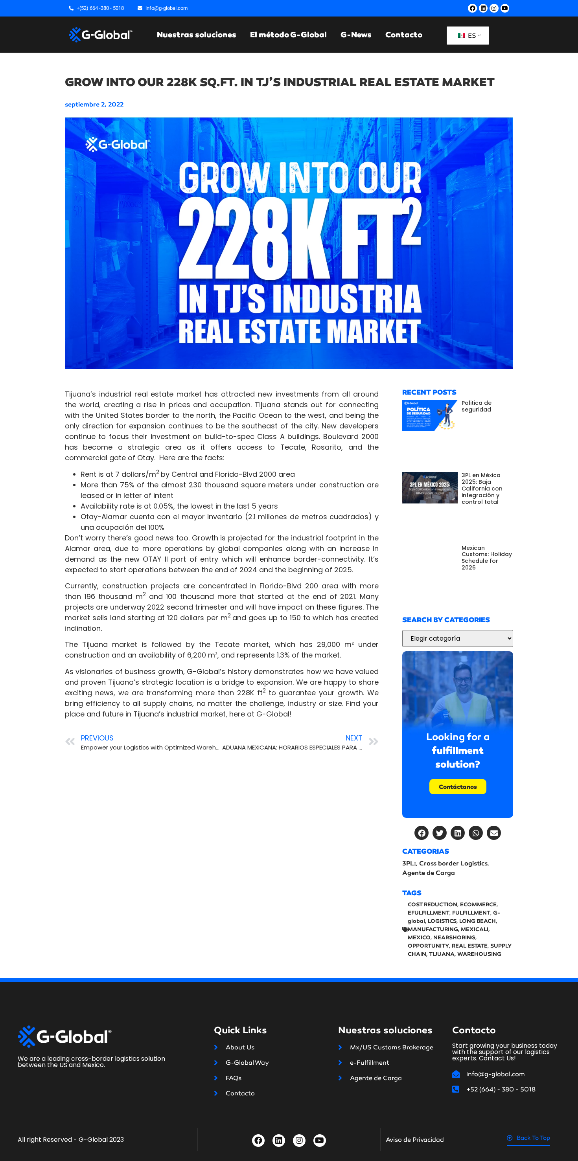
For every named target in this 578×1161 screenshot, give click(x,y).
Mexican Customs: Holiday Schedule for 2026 (487, 557)
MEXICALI (474, 929)
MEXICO (419, 937)
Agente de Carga (428, 872)
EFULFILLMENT (428, 912)
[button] (421, 833)
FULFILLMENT (471, 912)
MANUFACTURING (433, 929)
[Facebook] (472, 8)
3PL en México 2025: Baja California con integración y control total (482, 488)
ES (471, 35)
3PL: (409, 863)
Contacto (403, 34)
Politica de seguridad (476, 406)
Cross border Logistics (453, 863)
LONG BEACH (477, 921)
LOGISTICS (442, 921)
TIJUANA (442, 954)
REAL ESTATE (470, 945)
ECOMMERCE (478, 904)
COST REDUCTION (432, 904)
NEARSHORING (454, 937)
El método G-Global (288, 34)
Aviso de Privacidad (415, 1139)
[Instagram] (494, 8)
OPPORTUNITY (428, 945)
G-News (356, 34)
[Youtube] (505, 8)
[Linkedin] (483, 8)
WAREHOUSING (479, 954)
